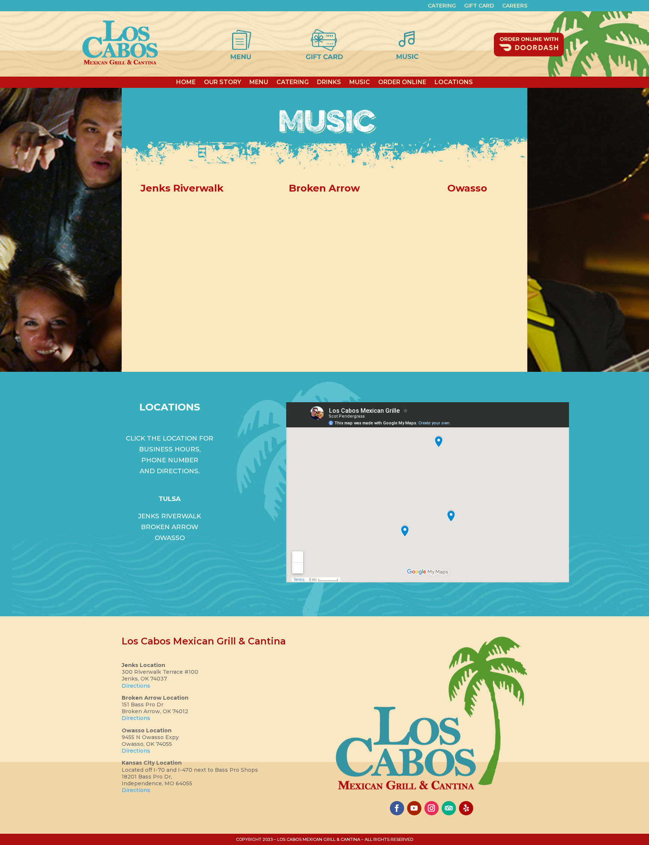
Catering (442, 6)
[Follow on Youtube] (414, 808)
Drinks (329, 81)
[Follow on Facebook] (397, 808)
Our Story (222, 81)
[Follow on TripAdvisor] (449, 808)
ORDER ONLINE (402, 81)
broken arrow (169, 527)
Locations (454, 81)
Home (186, 81)
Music (359, 81)
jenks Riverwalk (169, 516)
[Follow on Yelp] (466, 808)
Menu (258, 81)
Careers (514, 6)
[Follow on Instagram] (431, 808)
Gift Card (479, 6)
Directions (136, 685)
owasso (170, 538)
